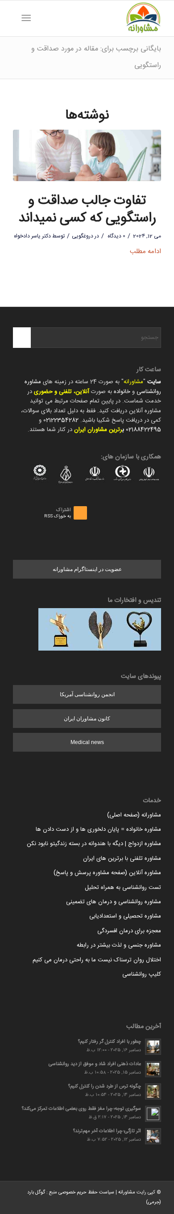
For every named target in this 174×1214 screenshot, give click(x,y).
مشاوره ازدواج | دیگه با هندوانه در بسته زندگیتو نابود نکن (94, 844)
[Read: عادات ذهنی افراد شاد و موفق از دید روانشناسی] (153, 1069)
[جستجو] (40, 18)
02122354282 (61, 420)
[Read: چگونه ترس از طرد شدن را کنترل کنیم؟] (153, 1091)
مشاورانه (133, 382)
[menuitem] (40, 18)
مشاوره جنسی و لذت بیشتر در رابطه (119, 945)
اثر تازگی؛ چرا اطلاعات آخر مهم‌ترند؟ (107, 1131)
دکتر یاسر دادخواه (32, 236)
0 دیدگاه (115, 236)
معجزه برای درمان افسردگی (129, 931)
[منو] (27, 18)
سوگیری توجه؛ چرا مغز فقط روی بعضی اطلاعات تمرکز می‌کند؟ (81, 1108)
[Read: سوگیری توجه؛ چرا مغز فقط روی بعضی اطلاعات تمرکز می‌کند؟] (153, 1114)
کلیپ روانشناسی (141, 974)
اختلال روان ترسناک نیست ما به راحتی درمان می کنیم (97, 960)
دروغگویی (82, 236)
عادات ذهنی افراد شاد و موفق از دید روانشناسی (95, 1064)
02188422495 (143, 430)
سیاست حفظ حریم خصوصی (86, 1193)
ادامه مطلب (145, 251)
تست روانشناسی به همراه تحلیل (123, 888)
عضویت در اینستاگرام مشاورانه (87, 569)
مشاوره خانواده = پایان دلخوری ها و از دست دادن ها (98, 829)
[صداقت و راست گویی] (87, 156)
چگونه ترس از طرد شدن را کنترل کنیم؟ (104, 1086)
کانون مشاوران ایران (87, 718)
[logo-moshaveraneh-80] (102, 18)
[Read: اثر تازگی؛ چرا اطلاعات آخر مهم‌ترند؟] (153, 1136)
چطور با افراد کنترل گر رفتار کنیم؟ (109, 1041)
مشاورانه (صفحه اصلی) (134, 815)
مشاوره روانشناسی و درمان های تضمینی (113, 902)
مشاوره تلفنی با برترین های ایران (122, 858)
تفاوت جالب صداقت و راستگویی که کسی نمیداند (87, 209)
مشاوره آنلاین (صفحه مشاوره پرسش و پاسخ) (107, 873)
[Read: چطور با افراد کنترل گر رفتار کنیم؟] (153, 1047)
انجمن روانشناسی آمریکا (87, 694)
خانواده (122, 392)
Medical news (87, 742)
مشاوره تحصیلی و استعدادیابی (125, 916)
